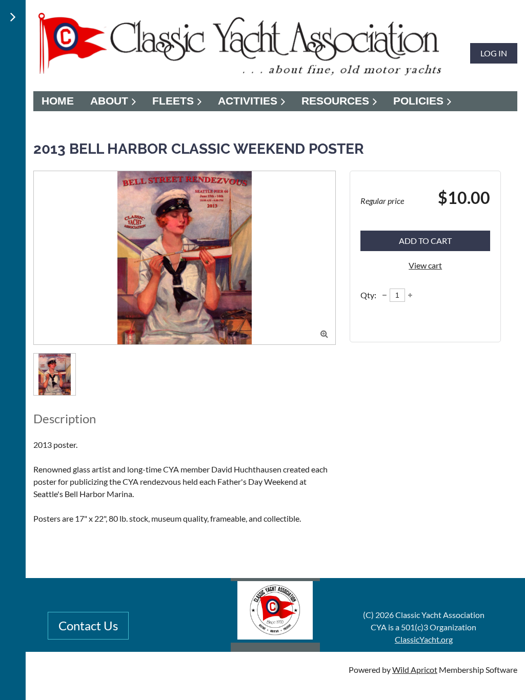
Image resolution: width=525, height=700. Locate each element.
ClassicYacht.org (424, 639)
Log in (493, 53)
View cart (425, 265)
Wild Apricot (414, 669)
